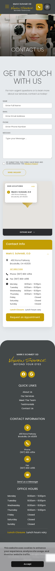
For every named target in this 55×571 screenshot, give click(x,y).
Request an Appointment (25, 317)
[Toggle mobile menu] (7, 6)
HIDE (33, 186)
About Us (27, 392)
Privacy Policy (31, 164)
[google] (31, 374)
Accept (27, 564)
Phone (5, 122)
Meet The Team (27, 400)
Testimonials (27, 404)
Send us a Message (27, 482)
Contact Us (27, 408)
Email (5, 112)
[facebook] (23, 374)
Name (5, 101)
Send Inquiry (14, 172)
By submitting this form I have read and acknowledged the (24, 163)
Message (7, 133)
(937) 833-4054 (24, 274)
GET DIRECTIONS (16, 269)
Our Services (27, 396)
